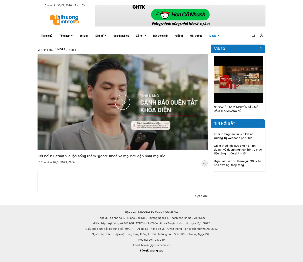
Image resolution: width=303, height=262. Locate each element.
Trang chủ (46, 49)
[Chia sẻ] (204, 163)
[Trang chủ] (64, 19)
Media (61, 49)
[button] (253, 36)
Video (72, 49)
